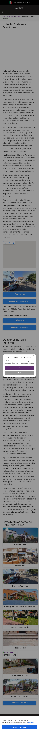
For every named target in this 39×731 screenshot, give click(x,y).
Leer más (31, 722)
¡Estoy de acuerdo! (19, 727)
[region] (19, 723)
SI (19, 367)
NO (19, 372)
